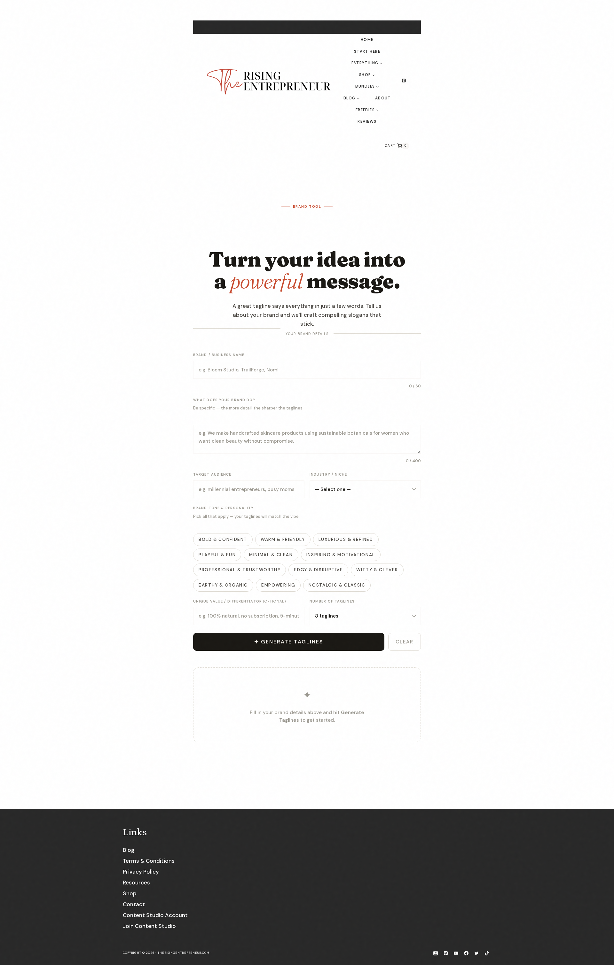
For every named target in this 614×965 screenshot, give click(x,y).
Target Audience (212, 474)
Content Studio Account (155, 915)
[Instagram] (435, 953)
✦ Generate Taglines (288, 641)
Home (367, 39)
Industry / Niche (328, 474)
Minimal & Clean (271, 554)
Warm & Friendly (283, 539)
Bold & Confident (223, 539)
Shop (130, 893)
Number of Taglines (332, 601)
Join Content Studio (149, 926)
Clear (404, 642)
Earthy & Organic (223, 585)
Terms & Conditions (149, 860)
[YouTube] (456, 953)
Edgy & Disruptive (318, 569)
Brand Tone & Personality (223, 508)
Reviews (367, 121)
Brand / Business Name (218, 355)
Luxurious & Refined (346, 539)
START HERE (304, 27)
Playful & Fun (217, 554)
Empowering (278, 585)
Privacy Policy (141, 871)
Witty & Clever (377, 569)
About (383, 98)
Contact (134, 904)
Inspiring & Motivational (340, 554)
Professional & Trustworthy (239, 569)
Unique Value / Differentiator (239, 601)
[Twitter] (476, 953)
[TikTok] (486, 953)
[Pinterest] (403, 80)
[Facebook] (466, 953)
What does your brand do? (224, 400)
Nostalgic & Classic (337, 585)
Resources (136, 882)
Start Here (367, 51)
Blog (128, 849)
